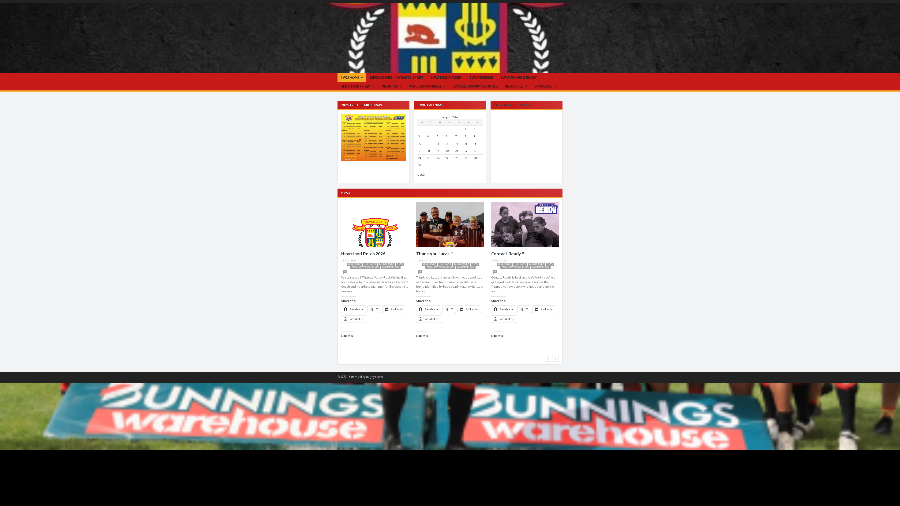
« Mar (421, 175)
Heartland (370, 264)
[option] (375, 277)
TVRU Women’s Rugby (519, 77)
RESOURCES (514, 86)
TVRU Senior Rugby (425, 86)
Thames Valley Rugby (512, 105)
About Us (390, 86)
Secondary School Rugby (365, 267)
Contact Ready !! (507, 253)
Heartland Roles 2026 (363, 253)
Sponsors (544, 86)
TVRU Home (350, 77)
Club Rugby (354, 264)
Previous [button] (548, 358)
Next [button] (555, 358)
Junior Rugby (386, 264)
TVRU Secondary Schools (475, 86)
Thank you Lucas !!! (435, 253)
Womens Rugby (390, 267)
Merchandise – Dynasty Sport (397, 77)
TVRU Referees (481, 77)
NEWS (400, 264)
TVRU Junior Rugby (446, 77)
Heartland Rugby (356, 86)
